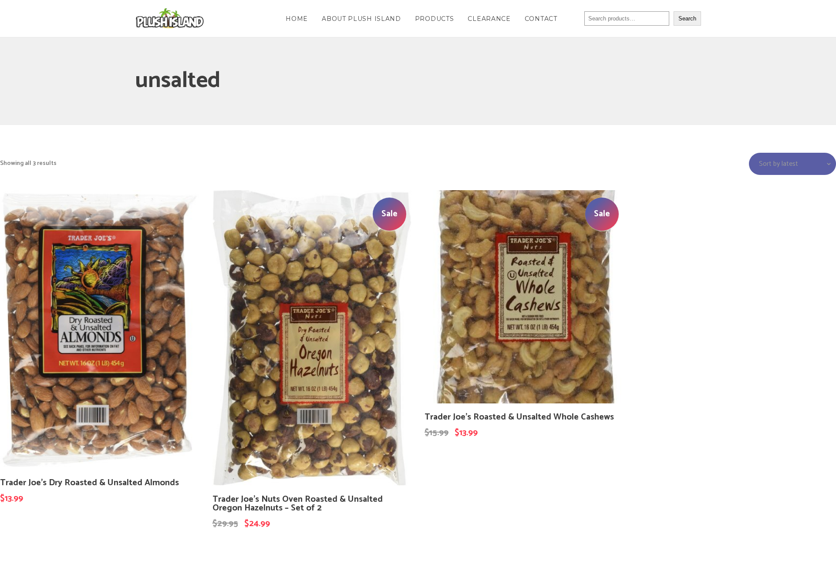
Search (687, 18)
